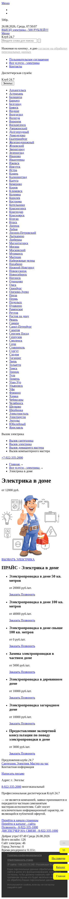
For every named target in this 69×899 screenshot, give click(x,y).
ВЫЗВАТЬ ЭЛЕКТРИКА (18, 559)
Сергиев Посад (19, 333)
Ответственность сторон (20, 860)
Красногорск (17, 208)
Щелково (15, 406)
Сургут (14, 351)
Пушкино (15, 305)
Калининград (18, 177)
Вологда (14, 118)
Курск (13, 222)
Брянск (13, 107)
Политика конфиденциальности (24, 855)
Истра (13, 170)
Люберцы (15, 239)
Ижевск (14, 163)
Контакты (15, 66)
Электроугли (17, 417)
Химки (13, 396)
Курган (14, 218)
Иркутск (14, 166)
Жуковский (16, 145)
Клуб (8, 79)
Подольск (15, 302)
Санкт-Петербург (20, 326)
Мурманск (16, 253)
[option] (38, 90)
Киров (13, 187)
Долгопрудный (19, 132)
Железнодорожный (21, 142)
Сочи (12, 344)
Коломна (15, 194)
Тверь (13, 361)
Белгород (15, 104)
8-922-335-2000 (11, 786)
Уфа (12, 389)
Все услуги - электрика (24, 63)
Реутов (13, 312)
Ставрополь (17, 347)
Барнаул (14, 100)
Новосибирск (18, 274)
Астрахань (16, 93)
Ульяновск (16, 385)
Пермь (13, 298)
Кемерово (15, 184)
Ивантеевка (17, 159)
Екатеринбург (18, 138)
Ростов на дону (19, 316)
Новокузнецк (18, 271)
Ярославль (16, 427)
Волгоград (16, 114)
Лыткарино (16, 236)
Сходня (14, 354)
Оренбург (15, 288)
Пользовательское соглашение (29, 59)
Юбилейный (17, 424)
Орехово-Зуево (19, 291)
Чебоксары (16, 399)
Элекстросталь (18, 413)
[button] (59, 858)
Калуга (13, 180)
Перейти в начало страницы (20, 820)
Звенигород (17, 149)
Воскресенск (17, 125)
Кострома (15, 201)
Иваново (15, 156)
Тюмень (14, 378)
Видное (14, 111)
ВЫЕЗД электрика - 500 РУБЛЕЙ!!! (25, 29)
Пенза (13, 295)
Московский (17, 250)
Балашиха (15, 97)
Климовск (15, 191)
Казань (13, 173)
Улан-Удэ (15, 382)
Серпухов (15, 337)
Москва (14, 246)
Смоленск (15, 340)
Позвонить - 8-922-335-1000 (20, 827)
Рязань (13, 319)
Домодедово (17, 135)
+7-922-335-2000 (12, 457)
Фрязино (15, 392)
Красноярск (17, 215)
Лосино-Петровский (22, 232)
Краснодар (16, 211)
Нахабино (15, 264)
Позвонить (28, 594)
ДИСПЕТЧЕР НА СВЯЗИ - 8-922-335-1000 (30, 830)
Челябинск (16, 403)
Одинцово (16, 281)
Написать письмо (13, 773)
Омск (12, 285)
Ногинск (15, 278)
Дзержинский (18, 128)
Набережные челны (22, 260)
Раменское (16, 309)
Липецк (14, 225)
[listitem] (9, 763)
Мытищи (15, 257)
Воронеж (15, 121)
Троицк (14, 371)
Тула (12, 375)
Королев (14, 198)
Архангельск (17, 90)
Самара (14, 323)
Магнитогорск (18, 243)
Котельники (17, 205)
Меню (6, 3)
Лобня (13, 229)
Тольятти (15, 365)
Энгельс (14, 420)
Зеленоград (16, 152)
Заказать (15, 594)
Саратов (14, 330)
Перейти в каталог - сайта (18, 823)
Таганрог (15, 358)
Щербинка (16, 410)
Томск (13, 368)
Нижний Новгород (21, 267)
